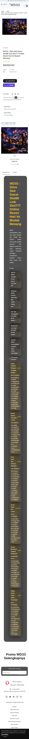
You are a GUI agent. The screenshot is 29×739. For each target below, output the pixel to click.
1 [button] (11, 164)
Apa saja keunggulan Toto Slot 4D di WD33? (14, 316)
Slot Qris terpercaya (14, 721)
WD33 (14, 706)
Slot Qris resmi (14, 718)
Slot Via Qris (14, 724)
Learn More (4, 734)
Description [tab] (6, 172)
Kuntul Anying (14, 712)
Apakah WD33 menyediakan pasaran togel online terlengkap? (15, 346)
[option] (14, 146)
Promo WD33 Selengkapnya (15, 656)
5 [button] (17, 164)
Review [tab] (15, 172)
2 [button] (12, 164)
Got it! (5, 736)
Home (2, 11)
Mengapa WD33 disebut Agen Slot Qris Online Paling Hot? (14, 298)
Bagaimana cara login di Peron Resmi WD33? (14, 330)
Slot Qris (14, 159)
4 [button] (16, 164)
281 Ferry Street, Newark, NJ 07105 (17, 0)
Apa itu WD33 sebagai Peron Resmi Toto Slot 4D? (13, 279)
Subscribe (21, 673)
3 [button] (14, 164)
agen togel (14, 727)
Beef (8, 11)
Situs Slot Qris (14, 709)
